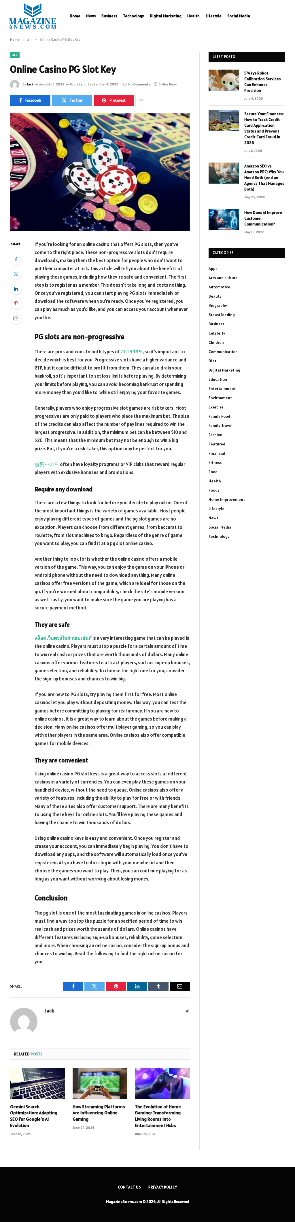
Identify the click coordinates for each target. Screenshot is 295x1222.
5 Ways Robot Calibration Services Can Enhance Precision (262, 81)
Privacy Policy (162, 1187)
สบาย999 (131, 351)
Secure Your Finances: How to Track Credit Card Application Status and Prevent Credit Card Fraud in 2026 (264, 128)
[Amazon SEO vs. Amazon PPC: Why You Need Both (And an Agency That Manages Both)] (224, 173)
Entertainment (222, 388)
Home (75, 15)
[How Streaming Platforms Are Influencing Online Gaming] (100, 1083)
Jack (30, 84)
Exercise (216, 407)
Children (216, 342)
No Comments (139, 84)
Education (218, 379)
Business (109, 15)
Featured (217, 444)
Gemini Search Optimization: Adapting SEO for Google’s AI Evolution (33, 1116)
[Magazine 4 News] (32, 16)
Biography (218, 305)
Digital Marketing (165, 15)
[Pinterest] (16, 303)
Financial (217, 453)
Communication (223, 351)
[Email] (16, 318)
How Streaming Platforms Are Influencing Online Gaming (99, 1113)
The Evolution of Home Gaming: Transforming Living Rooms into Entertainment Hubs (158, 1116)
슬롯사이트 (47, 464)
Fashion (215, 434)
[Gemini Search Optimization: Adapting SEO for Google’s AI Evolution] (37, 1083)
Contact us (129, 1187)
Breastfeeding (222, 314)
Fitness (215, 462)
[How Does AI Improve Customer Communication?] (224, 219)
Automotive (219, 287)
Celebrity (217, 333)
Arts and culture (223, 277)
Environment (220, 397)
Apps (213, 268)
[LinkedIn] (16, 288)
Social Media (238, 15)
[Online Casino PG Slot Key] (100, 172)
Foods (214, 490)
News (91, 15)
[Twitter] (16, 274)
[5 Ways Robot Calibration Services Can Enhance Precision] (224, 80)
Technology (133, 15)
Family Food (219, 416)
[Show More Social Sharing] (141, 100)
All (14, 55)
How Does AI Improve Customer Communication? (263, 218)
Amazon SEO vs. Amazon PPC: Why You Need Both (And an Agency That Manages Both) (264, 177)
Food (213, 471)
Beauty (215, 296)
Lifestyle (214, 15)
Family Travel (220, 425)
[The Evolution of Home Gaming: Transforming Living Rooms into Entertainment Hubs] (162, 1083)
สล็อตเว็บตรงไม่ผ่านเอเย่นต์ (63, 638)
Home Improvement (227, 499)
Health (193, 15)
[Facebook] (16, 259)
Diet (212, 360)
